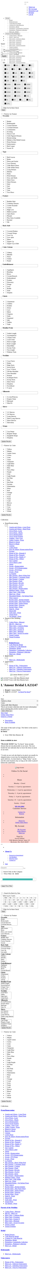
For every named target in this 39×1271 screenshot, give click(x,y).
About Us (22, 821)
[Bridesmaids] (9, 921)
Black (9, 505)
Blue (8, 468)
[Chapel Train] (5, 987)
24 (24, 77)
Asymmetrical (11, 335)
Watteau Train (11, 352)
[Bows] (5, 969)
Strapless (10, 384)
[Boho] (6, 930)
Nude (9, 499)
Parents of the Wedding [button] (12, 618)
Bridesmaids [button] (9, 656)
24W (28, 88)
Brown (9, 503)
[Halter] (6, 994)
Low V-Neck (11, 369)
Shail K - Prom (14, 609)
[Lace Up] (6, 950)
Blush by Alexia (14, 542)
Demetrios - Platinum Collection (19, 652)
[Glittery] (3, 956)
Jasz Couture (13, 561)
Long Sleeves (11, 416)
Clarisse (11, 546)
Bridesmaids (11, 123)
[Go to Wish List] (27, 2)
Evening (10, 132)
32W (9, 96)
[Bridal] (9, 919)
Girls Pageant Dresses (14, 136)
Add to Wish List (7, 711)
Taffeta (9, 322)
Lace (8, 286)
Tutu (8, 190)
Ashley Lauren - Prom (16, 540)
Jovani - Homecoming (16, 566)
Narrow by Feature (10, 114)
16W (18, 84)
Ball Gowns (11, 157)
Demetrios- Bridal (15, 648)
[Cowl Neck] (6, 993)
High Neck (10, 365)
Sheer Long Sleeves (13, 418)
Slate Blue (10, 466)
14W (9, 84)
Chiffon (9, 304)
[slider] (34, 879)
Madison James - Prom (16, 590)
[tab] (21, 569)
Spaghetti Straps (12, 436)
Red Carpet (11, 146)
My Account (33, 9)
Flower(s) (10, 282)
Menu (3, 13)
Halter (9, 363)
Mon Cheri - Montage (16, 631)
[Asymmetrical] (5, 985)
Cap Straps (10, 431)
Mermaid (10, 401)
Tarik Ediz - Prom (15, 613)
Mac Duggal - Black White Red (19, 575)
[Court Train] (5, 989)
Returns (21, 814)
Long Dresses (11, 170)
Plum (9, 488)
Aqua (9, 459)
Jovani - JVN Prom (15, 570)
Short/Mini (10, 346)
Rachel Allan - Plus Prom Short (19, 601)
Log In (31, 14)
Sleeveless (10, 422)
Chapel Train (11, 337)
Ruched (9, 220)
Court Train (11, 339)
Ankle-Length (11, 333)
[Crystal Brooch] (5, 970)
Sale (6, 864)
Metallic (9, 255)
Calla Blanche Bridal (16, 645)
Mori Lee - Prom (14, 594)
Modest (9, 172)
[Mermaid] (6, 1005)
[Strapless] (6, 1026)
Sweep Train (11, 348)
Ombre (9, 259)
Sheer (9, 239)
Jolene (11, 564)
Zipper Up (10, 241)
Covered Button (12, 231)
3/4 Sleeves (11, 414)
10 (29, 69)
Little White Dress (13, 167)
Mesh (9, 312)
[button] (7, 18)
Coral (9, 495)
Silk (8, 320)
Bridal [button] (7, 639)
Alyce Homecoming (15, 534)
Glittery (9, 252)
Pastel (9, 261)
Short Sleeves (11, 420)
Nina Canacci (13, 598)
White (9, 511)
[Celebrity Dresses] (7, 939)
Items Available (10, 722)
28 (8, 81)
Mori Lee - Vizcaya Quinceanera (20, 671)
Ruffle (9, 288)
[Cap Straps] (6, 1020)
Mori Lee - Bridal (15, 654)
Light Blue (10, 464)
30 (16, 81)
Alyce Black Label (15, 562)
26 (32, 77)
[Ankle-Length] (5, 984)
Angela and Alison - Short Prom (19, 529)
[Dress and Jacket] (6, 932)
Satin (8, 316)
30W (28, 92)
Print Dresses (11, 176)
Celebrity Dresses (13, 203)
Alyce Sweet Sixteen (16, 536)
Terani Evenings (14, 637)
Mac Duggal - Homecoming (18, 588)
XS (27, 96)
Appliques (10, 270)
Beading (10, 272)
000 (8, 65)
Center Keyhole (12, 205)
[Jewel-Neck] (6, 998)
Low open (10, 237)
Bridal (9, 121)
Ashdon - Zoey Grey (16, 538)
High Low (10, 210)
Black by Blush (14, 544)
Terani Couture (14, 635)
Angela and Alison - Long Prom (19, 527)
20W (9, 88)
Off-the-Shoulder (12, 371)
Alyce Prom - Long (15, 531)
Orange (9, 492)
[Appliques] (5, 965)
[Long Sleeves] (7, 1015)
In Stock (27, 692)
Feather (9, 280)
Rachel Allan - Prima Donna (18, 603)
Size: (2, 699)
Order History (21, 831)
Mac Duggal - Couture (16, 579)
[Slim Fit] (6, 1007)
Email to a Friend (6, 716)
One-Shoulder (11, 373)
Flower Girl (11, 134)
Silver (9, 509)
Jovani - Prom (13, 572)
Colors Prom (13, 547)
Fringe (9, 284)
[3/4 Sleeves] (7, 1013)
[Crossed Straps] (6, 949)
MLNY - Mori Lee (15, 624)
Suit (8, 186)
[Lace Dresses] (6, 934)
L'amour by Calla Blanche (17, 646)
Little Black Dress (13, 165)
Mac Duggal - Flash (15, 581)
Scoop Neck (11, 380)
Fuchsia (9, 484)
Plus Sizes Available (13, 218)
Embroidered (11, 278)
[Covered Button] (6, 947)
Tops (8, 188)
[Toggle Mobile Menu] (1, 844)
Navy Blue (10, 470)
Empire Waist (11, 399)
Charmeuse (10, 301)
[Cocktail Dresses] (9, 924)
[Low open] (6, 952)
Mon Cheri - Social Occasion (18, 633)
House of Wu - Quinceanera (18, 665)
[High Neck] (6, 996)
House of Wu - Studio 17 (17, 557)
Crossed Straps (12, 233)
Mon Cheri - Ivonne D (16, 629)
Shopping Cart (33, 11)
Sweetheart (10, 386)
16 (24, 73)
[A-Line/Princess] (6, 1002)
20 (8, 77)
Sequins (9, 293)
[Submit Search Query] (24, 868)
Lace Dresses (11, 163)
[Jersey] (4, 980)
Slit (8, 222)
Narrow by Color (10, 445)
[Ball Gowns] (6, 928)
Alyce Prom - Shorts (16, 533)
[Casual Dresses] (9, 923)
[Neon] (3, 959)
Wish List (32, 7)
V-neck (9, 388)
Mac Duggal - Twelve (16, 585)
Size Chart (4, 713)
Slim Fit (9, 403)
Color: (3, 703)
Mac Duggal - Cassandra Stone (19, 577)
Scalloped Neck (12, 378)
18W (28, 84)
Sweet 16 (10, 148)
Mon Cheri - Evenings (16, 628)
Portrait (9, 375)
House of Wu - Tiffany (16, 559)
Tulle (8, 324)
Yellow (9, 449)
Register (31, 13)
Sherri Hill (12, 611)
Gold (9, 501)
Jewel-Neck (11, 367)
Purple (9, 472)
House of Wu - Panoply (17, 555)
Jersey (9, 308)
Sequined (10, 318)
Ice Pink (10, 478)
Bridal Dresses (14, 643)
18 (32, 73)
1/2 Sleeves (11, 412)
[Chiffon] (4, 976)
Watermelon (11, 486)
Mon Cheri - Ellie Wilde (17, 592)
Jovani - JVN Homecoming (18, 568)
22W (18, 88)
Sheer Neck (11, 382)
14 (16, 73)
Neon (9, 257)
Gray (9, 507)
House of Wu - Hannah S (17, 553)
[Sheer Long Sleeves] (7, 1016)
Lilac (9, 474)
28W (18, 92)
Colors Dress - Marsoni (16, 622)
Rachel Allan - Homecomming (19, 600)
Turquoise (10, 461)
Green (9, 455)
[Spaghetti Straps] (6, 1024)
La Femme (12, 574)
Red (8, 490)
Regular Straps (12, 433)
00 (17, 65)
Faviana (11, 551)
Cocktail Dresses (12, 127)
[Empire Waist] (6, 1004)
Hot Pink (10, 482)
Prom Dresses (11, 142)
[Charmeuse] (4, 974)
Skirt (8, 184)
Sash (8, 290)
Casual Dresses (12, 125)
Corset (9, 208)
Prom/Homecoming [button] (11, 523)
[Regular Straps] (6, 1022)
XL (30, 100)
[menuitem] (33, 7)
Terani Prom (13, 614)
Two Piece (10, 192)
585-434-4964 (19, 806)
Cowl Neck (11, 361)
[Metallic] (3, 958)
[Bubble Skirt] (7, 938)
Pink (8, 480)
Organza (10, 314)
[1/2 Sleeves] (7, 1011)
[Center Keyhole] (7, 941)
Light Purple (11, 476)
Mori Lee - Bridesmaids (17, 660)
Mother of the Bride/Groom (16, 140)
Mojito (9, 451)
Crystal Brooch (12, 276)
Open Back (11, 214)
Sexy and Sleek (12, 178)
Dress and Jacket (12, 161)
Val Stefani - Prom (15, 616)
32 (24, 81)
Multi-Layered (12, 212)
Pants (9, 174)
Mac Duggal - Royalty (16, 583)
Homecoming (11, 138)
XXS (18, 96)
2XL (8, 104)
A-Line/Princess (12, 397)
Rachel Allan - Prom (16, 607)
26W (9, 92)
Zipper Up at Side (13, 243)
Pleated (9, 216)
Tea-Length (11, 350)
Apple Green (11, 453)
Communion (11, 130)
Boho (9, 159)
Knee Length (11, 344)
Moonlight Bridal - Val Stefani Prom (21, 596)
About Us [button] (8, 851)
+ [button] (6, 525)
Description (9, 720)
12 (8, 73)
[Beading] (5, 967)
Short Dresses (11, 182)
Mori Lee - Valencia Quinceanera (20, 667)
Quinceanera (11, 144)
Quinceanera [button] (9, 662)
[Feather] (4, 978)
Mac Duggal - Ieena (15, 587)
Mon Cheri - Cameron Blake (18, 626)
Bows (9, 274)
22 (16, 77)
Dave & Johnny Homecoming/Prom (21, 549)
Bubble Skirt (11, 201)
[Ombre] (3, 961)
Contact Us (21, 812)
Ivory (9, 497)
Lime (9, 457)
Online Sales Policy (7, 715)
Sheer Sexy (11, 180)
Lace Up (10, 235)
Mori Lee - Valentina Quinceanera (20, 669)
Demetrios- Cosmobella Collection (20, 650)
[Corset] (7, 943)
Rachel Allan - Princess (16, 605)
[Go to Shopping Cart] (25, 2)
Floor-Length (11, 342)
